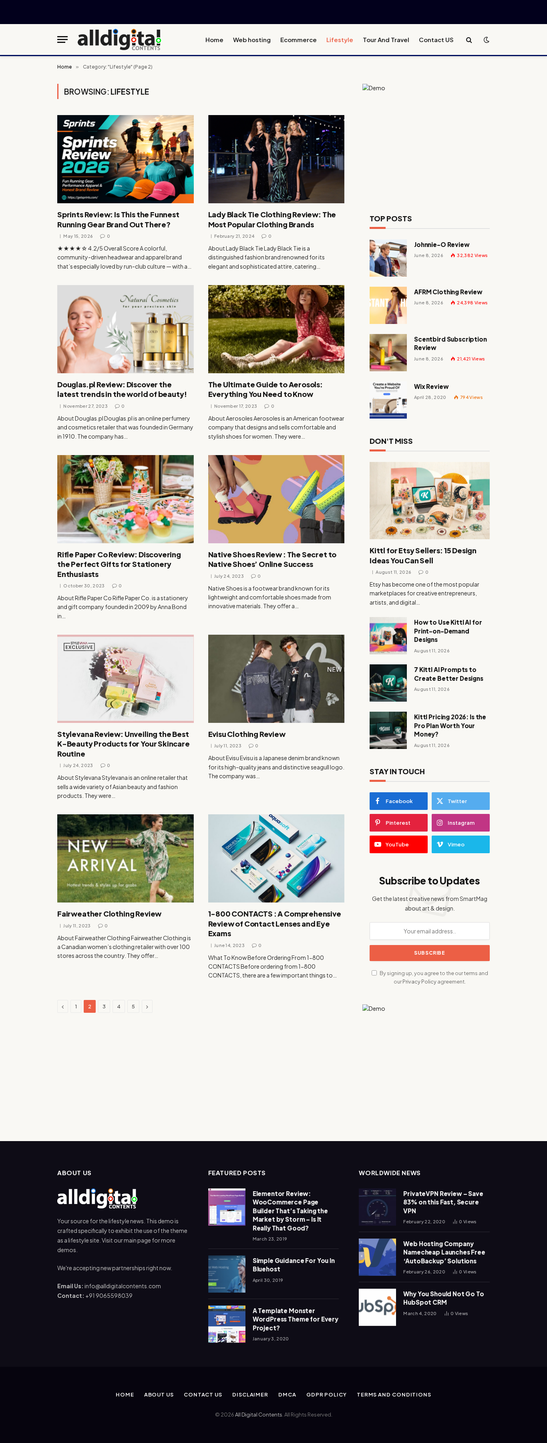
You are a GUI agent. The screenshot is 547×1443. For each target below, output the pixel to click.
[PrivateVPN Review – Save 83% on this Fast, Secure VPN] (377, 1207)
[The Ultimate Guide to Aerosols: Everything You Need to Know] (276, 329)
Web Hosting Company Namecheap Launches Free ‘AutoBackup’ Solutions (444, 1252)
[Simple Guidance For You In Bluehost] (226, 1274)
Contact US (436, 39)
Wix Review (431, 386)
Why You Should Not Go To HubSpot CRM (443, 1298)
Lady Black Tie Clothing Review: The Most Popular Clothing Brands (272, 219)
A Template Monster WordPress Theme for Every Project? (295, 1319)
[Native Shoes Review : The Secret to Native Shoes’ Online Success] (276, 499)
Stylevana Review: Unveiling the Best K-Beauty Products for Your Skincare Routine (123, 743)
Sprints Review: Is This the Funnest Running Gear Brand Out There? (118, 219)
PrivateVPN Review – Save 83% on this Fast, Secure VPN (443, 1202)
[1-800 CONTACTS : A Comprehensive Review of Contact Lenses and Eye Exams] (276, 858)
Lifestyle (339, 39)
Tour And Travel (386, 39)
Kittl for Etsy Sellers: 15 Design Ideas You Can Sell (423, 555)
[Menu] (62, 39)
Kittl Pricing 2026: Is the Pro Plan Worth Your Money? (450, 725)
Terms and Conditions (394, 1394)
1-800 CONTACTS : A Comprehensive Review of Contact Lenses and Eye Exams (274, 923)
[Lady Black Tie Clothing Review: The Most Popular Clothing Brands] (276, 159)
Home (214, 39)
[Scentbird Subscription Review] (388, 352)
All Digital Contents (258, 1414)
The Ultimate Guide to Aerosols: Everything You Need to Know (265, 389)
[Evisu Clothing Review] (276, 679)
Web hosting (252, 39)
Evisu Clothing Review (247, 734)
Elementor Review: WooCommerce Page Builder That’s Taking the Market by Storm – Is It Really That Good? (290, 1211)
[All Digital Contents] (120, 39)
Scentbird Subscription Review (450, 343)
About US (159, 1394)
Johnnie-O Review (442, 244)
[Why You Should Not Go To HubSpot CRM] (377, 1307)
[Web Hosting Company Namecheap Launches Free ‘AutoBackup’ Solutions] (377, 1257)
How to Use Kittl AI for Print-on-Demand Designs (448, 630)
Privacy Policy (419, 981)
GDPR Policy (326, 1394)
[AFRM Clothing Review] (388, 305)
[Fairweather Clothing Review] (125, 858)
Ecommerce (298, 39)
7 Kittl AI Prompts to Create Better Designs (448, 674)
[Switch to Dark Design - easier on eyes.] (486, 39)
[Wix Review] (388, 400)
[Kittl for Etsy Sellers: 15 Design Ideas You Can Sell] (430, 501)
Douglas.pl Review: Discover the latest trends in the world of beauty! (122, 389)
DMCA (287, 1394)
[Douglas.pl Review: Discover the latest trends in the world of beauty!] (125, 329)
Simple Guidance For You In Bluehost (294, 1265)
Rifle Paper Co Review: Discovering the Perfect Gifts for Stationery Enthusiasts (119, 564)
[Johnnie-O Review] (388, 258)
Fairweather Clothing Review (109, 913)
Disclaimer (250, 1394)
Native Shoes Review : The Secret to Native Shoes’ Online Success (272, 559)
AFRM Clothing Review (448, 291)
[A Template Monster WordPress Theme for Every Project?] (226, 1324)
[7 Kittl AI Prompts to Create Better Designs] (388, 683)
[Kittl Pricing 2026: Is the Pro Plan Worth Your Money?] (388, 730)
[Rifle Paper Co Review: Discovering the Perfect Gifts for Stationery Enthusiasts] (125, 499)
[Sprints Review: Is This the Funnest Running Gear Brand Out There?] (125, 159)
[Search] (469, 39)
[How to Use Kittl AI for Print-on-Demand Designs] (388, 635)
